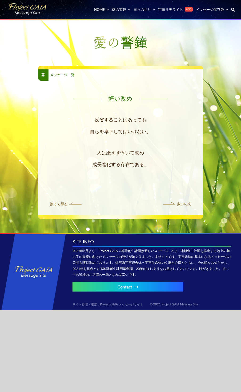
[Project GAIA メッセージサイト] (27, 5)
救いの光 (184, 204)
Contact (124, 286)
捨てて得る (59, 204)
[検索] (233, 9)
